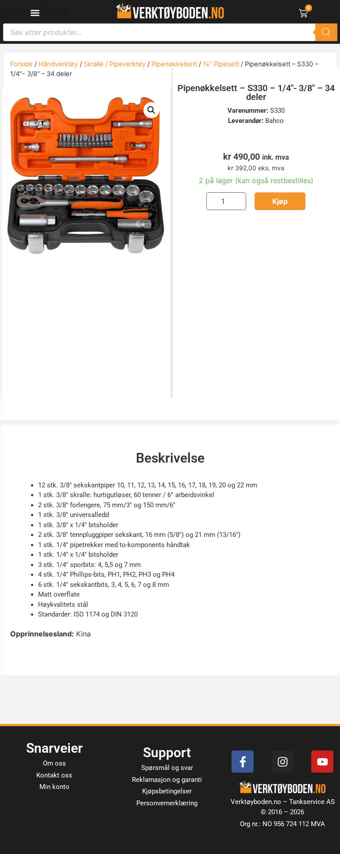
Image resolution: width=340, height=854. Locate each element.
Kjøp (280, 201)
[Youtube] (322, 762)
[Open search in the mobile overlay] (170, 32)
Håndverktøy (58, 64)
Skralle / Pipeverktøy (115, 64)
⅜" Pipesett (221, 64)
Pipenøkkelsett (174, 64)
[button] (35, 12)
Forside (21, 64)
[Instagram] (282, 762)
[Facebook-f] (243, 762)
